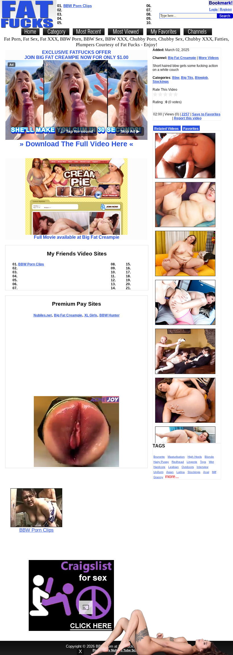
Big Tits (187, 78)
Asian (170, 472)
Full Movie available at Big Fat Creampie (76, 237)
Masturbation (176, 456)
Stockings (161, 82)
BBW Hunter (109, 315)
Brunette (159, 456)
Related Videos (166, 129)
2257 (186, 114)
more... (172, 476)
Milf (214, 472)
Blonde (209, 456)
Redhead (178, 461)
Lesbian (173, 466)
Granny (158, 477)
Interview (202, 466)
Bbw (175, 78)
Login (213, 9)
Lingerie (192, 461)
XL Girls (90, 315)
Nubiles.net (43, 315)
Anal (206, 472)
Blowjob (201, 78)
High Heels (195, 456)
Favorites (191, 129)
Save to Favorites (206, 114)
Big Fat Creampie (68, 315)
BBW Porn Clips (77, 6)
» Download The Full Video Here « (76, 144)
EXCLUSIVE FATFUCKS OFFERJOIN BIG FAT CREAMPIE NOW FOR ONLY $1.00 (76, 55)
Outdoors (188, 466)
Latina (180, 472)
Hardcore (159, 466)
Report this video (187, 118)
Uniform (158, 472)
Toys (203, 461)
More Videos (209, 58)
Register (226, 9)
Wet (211, 461)
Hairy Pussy (161, 461)
